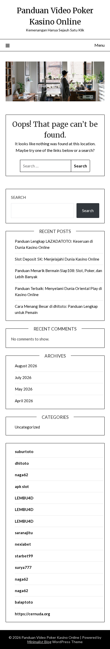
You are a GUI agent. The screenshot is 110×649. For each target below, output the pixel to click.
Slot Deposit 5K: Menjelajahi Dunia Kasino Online (57, 259)
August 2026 (26, 365)
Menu (99, 45)
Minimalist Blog (39, 642)
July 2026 (23, 377)
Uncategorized (27, 427)
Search (18, 197)
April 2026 (24, 400)
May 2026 (23, 389)
